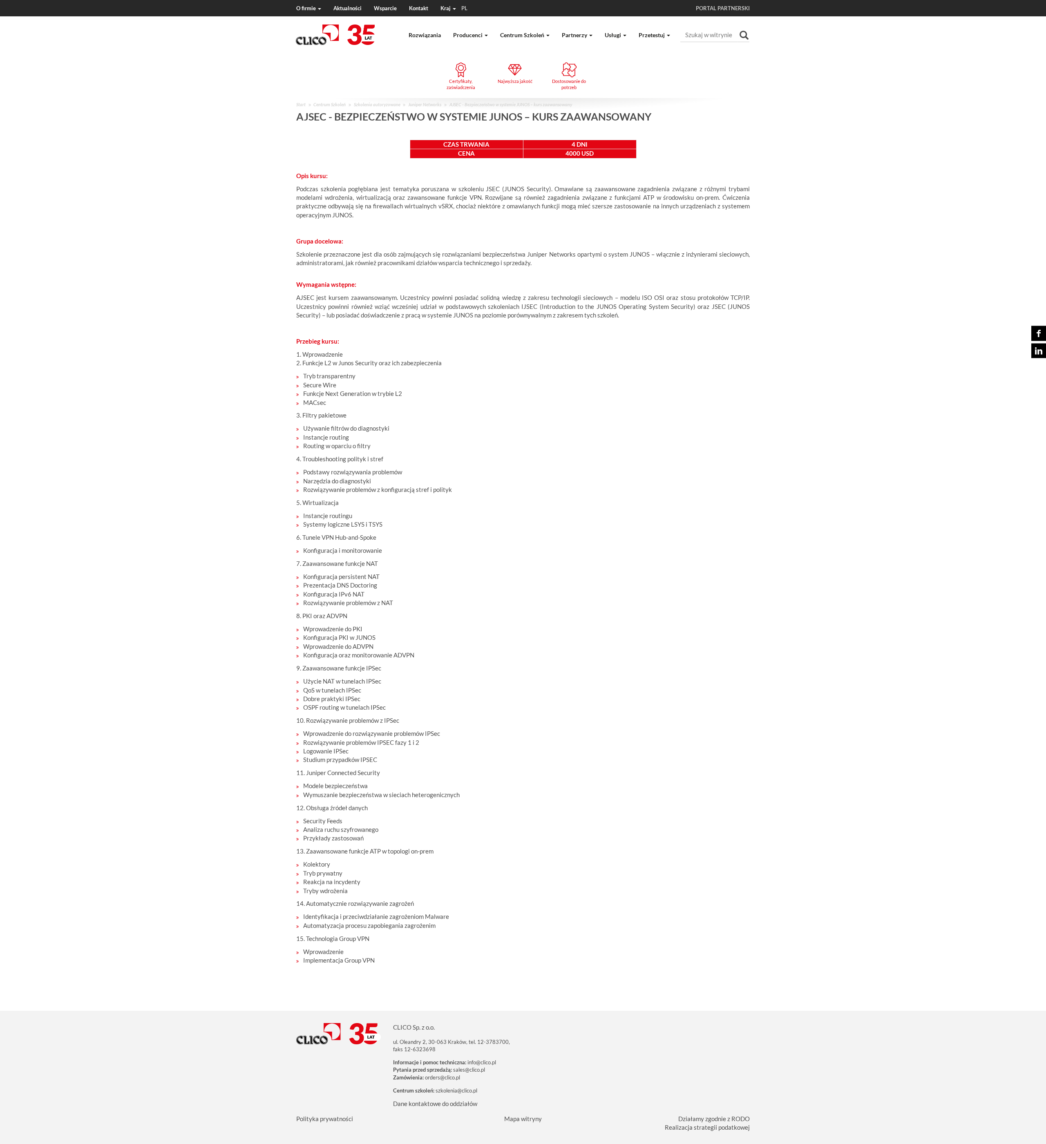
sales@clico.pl (469, 1069)
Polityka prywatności (324, 1118)
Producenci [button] (468, 34)
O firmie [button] (306, 8)
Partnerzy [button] (575, 34)
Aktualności (347, 8)
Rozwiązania (425, 34)
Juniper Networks (424, 104)
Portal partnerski (723, 8)
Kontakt (418, 8)
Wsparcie (385, 8)
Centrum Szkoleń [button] (522, 34)
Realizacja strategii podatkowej (707, 1127)
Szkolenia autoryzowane (377, 104)
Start (301, 104)
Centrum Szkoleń (329, 104)
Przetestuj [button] (652, 34)
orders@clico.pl (442, 1077)
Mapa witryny (523, 1118)
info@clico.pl (481, 1062)
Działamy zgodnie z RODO (714, 1118)
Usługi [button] (613, 34)
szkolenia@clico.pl (456, 1090)
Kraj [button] (453, 8)
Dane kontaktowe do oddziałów (435, 1103)
